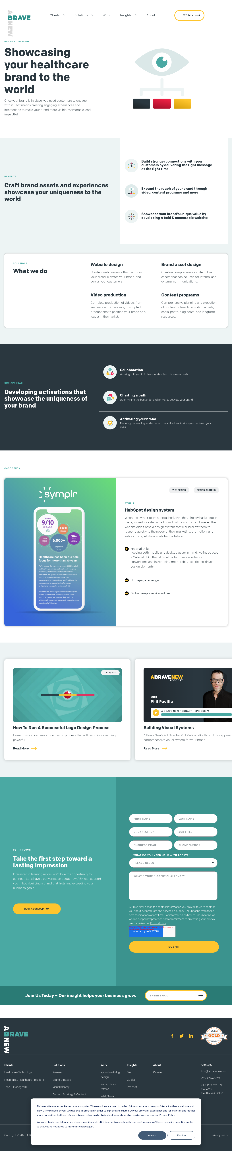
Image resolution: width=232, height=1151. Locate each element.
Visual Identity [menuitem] (61, 1087)
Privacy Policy (158, 923)
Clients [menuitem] (55, 15)
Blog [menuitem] (129, 1072)
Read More (21, 748)
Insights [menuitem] (126, 15)
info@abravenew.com (214, 1071)
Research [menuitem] (58, 1072)
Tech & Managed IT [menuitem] (15, 1087)
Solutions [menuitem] (81, 15)
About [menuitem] (150, 15)
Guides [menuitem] (131, 1079)
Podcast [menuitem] (132, 1087)
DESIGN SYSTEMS (206, 490)
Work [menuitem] (106, 15)
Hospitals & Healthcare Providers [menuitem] (24, 1079)
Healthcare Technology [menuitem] (18, 1072)
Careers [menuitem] (158, 1072)
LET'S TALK (187, 15)
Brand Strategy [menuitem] (62, 1079)
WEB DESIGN (179, 490)
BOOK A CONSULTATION (36, 908)
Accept (152, 1135)
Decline (181, 1135)
